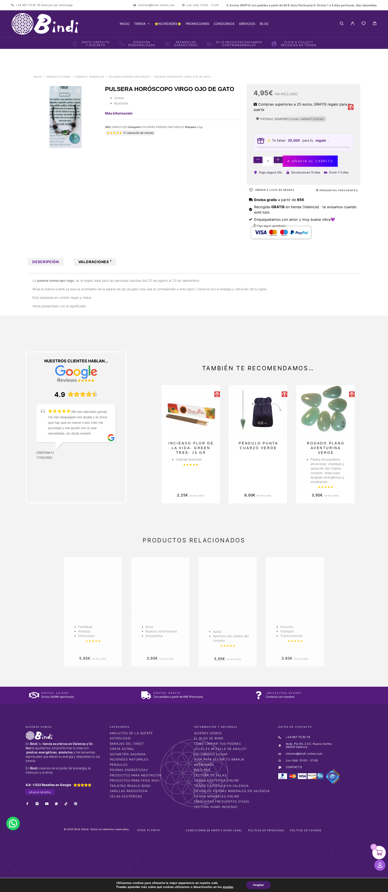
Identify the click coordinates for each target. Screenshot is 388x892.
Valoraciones (95, 261)
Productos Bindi (58, 76)
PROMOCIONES (197, 24)
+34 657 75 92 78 (28, 5)
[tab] (46, 262)
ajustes (228, 887)
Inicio (37, 76)
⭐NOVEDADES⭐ (167, 24)
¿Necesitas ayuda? (284, 693)
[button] (13, 823)
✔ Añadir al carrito (310, 161)
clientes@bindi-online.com (156, 5)
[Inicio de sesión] (352, 24)
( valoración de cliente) (138, 132)
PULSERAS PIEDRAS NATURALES (129, 76)
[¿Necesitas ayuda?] (258, 695)
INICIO (125, 24)
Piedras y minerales (89, 76)
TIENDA (140, 24)
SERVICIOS (247, 24)
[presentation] (47, 612)
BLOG (264, 24)
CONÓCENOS (224, 24)
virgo (200, 127)
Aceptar (258, 885)
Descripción (45, 262)
